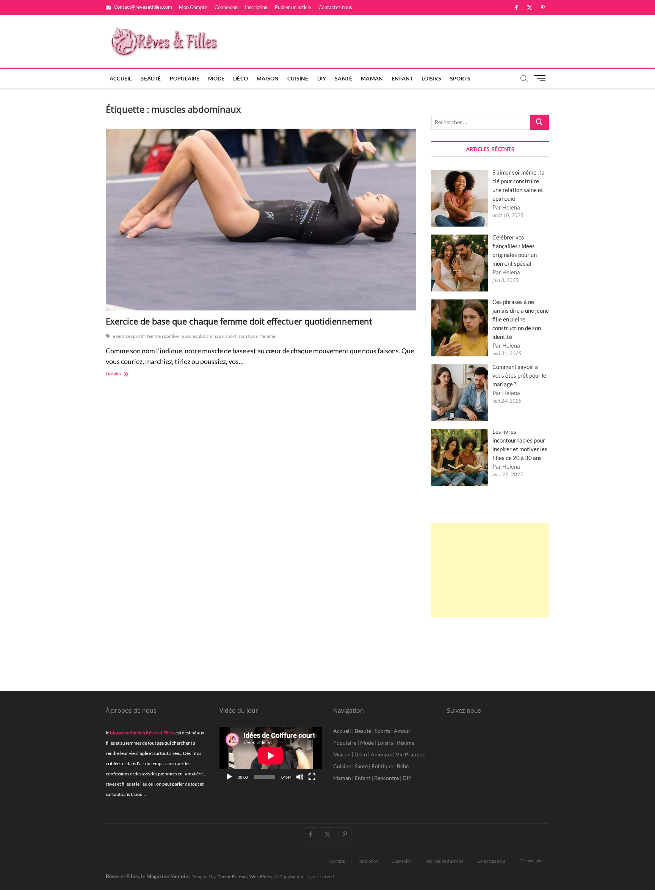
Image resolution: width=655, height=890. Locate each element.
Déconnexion (531, 860)
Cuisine (297, 78)
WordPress (260, 876)
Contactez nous (335, 7)
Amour (402, 731)
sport (231, 336)
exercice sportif (129, 336)
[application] (270, 755)
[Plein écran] (312, 777)
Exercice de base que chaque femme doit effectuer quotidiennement (239, 321)
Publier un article (293, 7)
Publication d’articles (444, 860)
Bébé (403, 766)
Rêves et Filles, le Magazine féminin (147, 876)
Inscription (256, 7)
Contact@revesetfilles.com (142, 7)
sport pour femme (256, 336)
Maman (372, 78)
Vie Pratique (410, 754)
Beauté (150, 78)
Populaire (185, 78)
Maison (268, 78)
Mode (216, 78)
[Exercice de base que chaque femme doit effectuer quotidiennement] (261, 219)
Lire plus (129, 374)
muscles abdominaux (202, 336)
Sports (460, 78)
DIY (321, 78)
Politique (382, 766)
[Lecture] (229, 777)
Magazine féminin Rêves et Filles (142, 733)
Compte (337, 860)
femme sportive (163, 336)
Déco (240, 78)
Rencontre (386, 778)
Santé (343, 78)
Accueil (121, 78)
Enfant (402, 78)
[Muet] (300, 777)
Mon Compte (193, 7)
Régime (405, 742)
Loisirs (431, 78)
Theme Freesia (232, 876)
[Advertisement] (490, 570)
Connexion (226, 7)
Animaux (381, 754)
